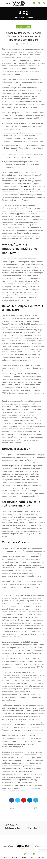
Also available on (9, 846)
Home (16, 17)
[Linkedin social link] (29, 800)
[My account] (28, 3)
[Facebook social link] (11, 800)
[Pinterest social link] (23, 800)
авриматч (26, 186)
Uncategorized (27, 17)
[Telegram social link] (35, 800)
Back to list (23, 808)
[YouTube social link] (28, 839)
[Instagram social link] (25, 839)
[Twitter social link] (17, 800)
